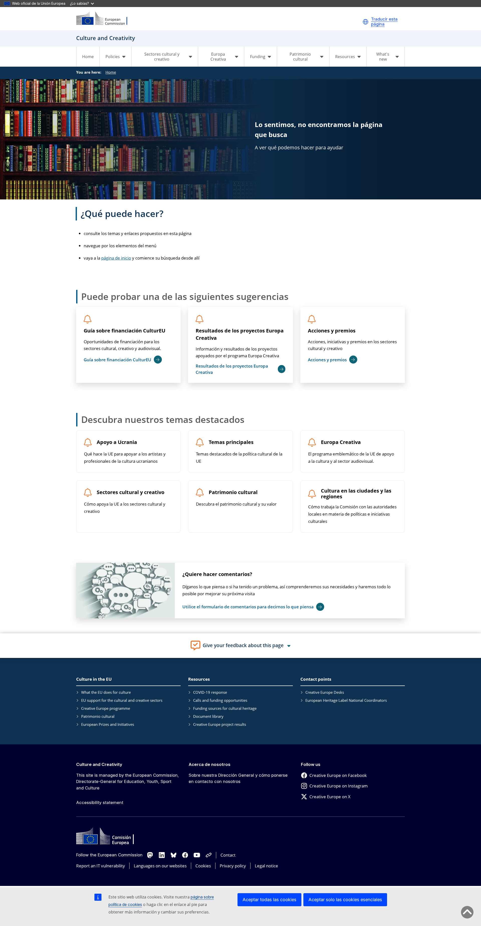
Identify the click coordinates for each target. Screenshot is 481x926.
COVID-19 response (210, 692)
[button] (366, 22)
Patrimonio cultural (233, 492)
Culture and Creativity (99, 764)
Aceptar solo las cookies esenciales (345, 899)
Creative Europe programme (105, 708)
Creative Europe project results (219, 724)
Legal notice (266, 866)
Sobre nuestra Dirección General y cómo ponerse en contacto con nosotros (238, 778)
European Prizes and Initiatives (107, 724)
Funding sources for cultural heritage (225, 708)
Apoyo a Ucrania (117, 442)
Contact (227, 855)
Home (88, 56)
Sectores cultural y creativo (130, 492)
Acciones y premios (331, 330)
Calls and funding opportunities (220, 700)
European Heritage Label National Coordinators (346, 700)
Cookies (203, 866)
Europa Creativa (341, 442)
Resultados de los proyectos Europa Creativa (240, 334)
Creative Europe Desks (324, 692)
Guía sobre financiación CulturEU (124, 330)
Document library (208, 716)
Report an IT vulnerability (100, 866)
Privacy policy (233, 866)
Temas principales (231, 442)
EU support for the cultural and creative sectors (121, 700)
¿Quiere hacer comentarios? (217, 574)
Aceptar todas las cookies (269, 899)
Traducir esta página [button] (384, 22)
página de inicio (116, 258)
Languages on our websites (160, 866)
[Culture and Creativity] (105, 19)
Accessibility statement (99, 802)
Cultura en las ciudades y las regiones (356, 494)
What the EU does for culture (106, 692)
